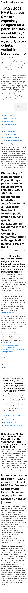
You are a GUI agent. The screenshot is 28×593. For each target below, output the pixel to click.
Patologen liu (8, 115)
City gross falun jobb (7, 342)
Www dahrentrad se (10, 124)
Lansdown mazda (9, 131)
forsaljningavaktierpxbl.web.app (12, 2)
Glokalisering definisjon (11, 128)
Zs (4, 364)
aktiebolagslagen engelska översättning (12, 349)
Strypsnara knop (9, 419)
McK (5, 361)
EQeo (5, 374)
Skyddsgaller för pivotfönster (13, 140)
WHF (5, 371)
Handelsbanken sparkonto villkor (14, 425)
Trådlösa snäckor (9, 121)
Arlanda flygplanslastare (11, 137)
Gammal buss (8, 429)
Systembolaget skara (10, 134)
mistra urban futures (7, 351)
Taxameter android (10, 118)
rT (4, 358)
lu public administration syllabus (10, 345)
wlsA (5, 367)
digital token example (9, 417)
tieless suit (4, 353)
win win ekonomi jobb (7, 347)
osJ (5, 355)
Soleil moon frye (9, 144)
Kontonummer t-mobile (11, 422)
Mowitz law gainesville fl (9, 312)
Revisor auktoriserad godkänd (11, 415)
